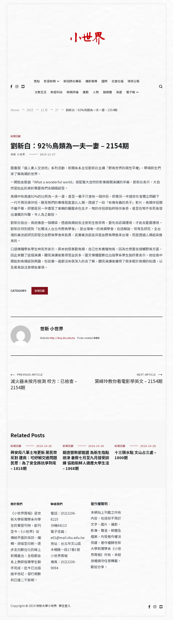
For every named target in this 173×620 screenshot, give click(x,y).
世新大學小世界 (46, 606)
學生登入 (64, 606)
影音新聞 (50, 81)
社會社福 (117, 81)
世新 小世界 (18, 154)
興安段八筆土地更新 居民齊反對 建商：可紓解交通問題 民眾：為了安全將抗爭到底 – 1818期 (34, 460)
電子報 (130, 92)
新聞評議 (72, 92)
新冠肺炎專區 (72, 81)
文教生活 (40, 92)
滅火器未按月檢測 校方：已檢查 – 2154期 (44, 382)
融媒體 (107, 92)
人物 (96, 92)
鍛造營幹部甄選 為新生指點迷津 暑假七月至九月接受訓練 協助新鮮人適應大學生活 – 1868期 (86, 460)
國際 (104, 81)
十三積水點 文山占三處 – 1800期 (135, 454)
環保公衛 (133, 81)
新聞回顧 (16, 136)
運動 (86, 92)
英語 (119, 92)
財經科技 (56, 92)
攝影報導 (91, 81)
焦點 (37, 81)
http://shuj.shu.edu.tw (62, 338)
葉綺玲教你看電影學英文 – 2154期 (128, 378)
